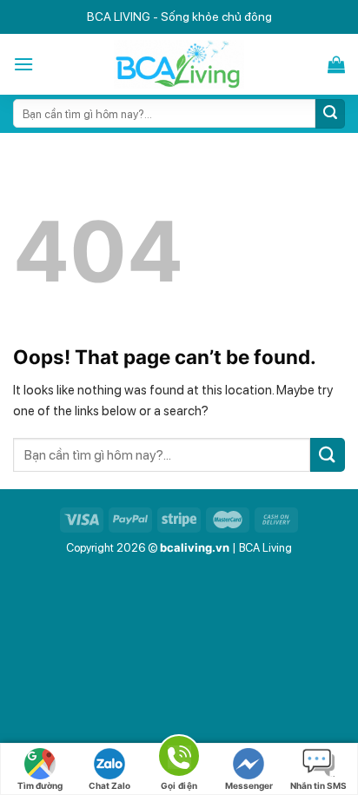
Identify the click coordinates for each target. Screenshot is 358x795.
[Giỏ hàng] (336, 64)
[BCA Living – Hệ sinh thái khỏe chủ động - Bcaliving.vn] (179, 64)
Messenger (249, 785)
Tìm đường (40, 785)
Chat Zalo (109, 785)
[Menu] (23, 64)
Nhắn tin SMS (318, 785)
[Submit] (330, 114)
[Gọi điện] (179, 759)
